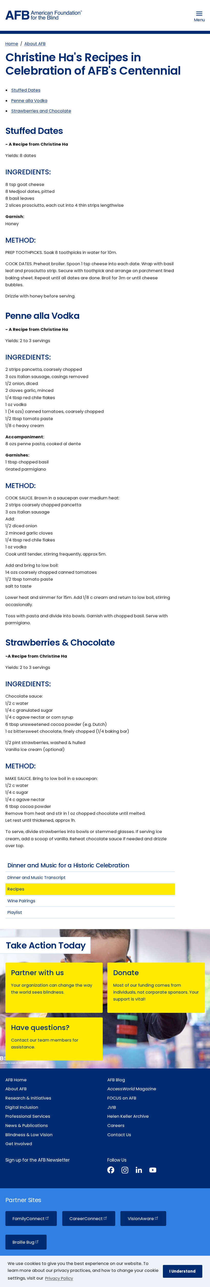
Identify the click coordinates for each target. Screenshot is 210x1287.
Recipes (15, 889)
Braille (23, 1242)
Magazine (131, 1089)
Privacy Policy (59, 1278)
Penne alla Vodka (29, 101)
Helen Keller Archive (128, 1116)
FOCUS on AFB (121, 1098)
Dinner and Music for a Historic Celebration (68, 865)
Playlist (14, 912)
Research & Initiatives (28, 1098)
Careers (115, 1125)
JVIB (111, 1107)
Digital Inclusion (21, 1107)
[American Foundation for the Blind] (43, 16)
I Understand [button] (182, 1271)
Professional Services (27, 1116)
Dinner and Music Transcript (36, 877)
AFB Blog (116, 1080)
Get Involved (18, 1144)
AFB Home (16, 1080)
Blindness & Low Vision (28, 1135)
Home (11, 44)
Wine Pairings (21, 901)
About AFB (35, 44)
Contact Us (119, 1135)
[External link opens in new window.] (110, 1171)
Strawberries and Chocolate (41, 111)
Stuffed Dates (25, 90)
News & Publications (26, 1125)
